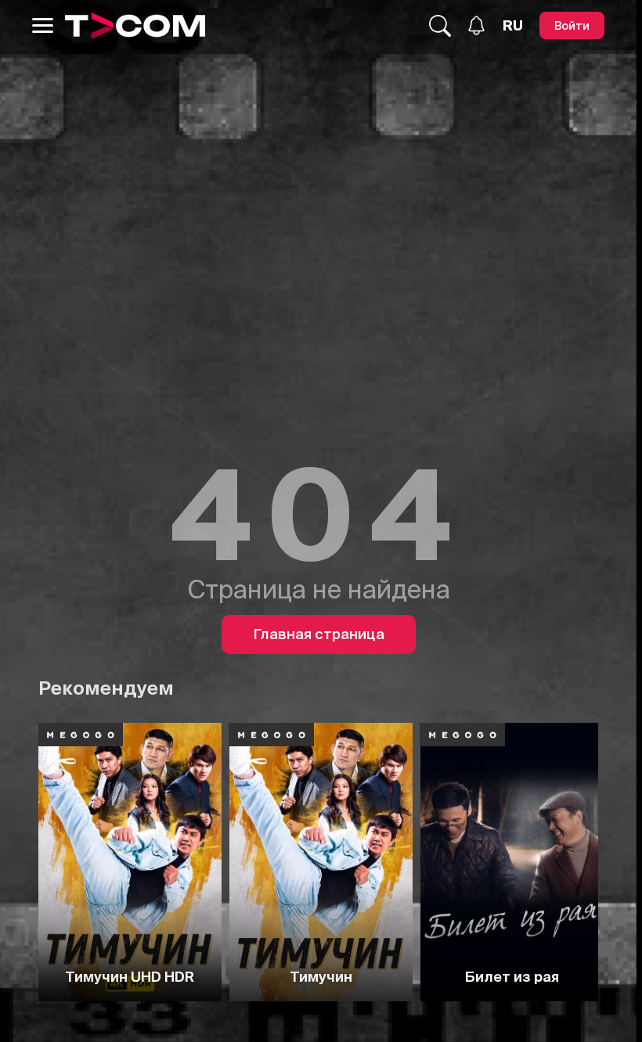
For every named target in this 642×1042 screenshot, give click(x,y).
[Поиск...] (440, 26)
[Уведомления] (476, 25)
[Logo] (135, 26)
